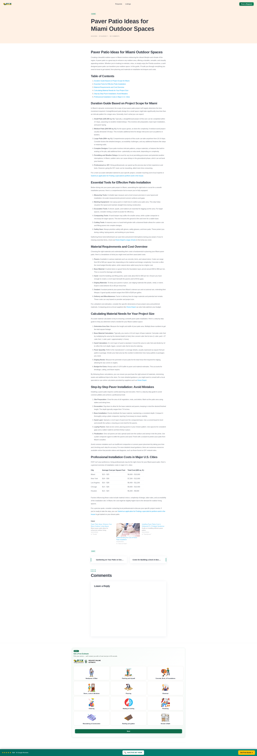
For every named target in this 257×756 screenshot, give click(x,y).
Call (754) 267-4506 (133, 752)
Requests (118, 4)
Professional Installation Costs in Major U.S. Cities (112, 97)
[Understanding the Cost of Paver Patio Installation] (128, 530)
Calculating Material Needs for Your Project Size (111, 90)
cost (93, 551)
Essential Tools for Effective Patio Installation (110, 84)
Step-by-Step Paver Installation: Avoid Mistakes (111, 94)
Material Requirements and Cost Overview (109, 87)
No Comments (114, 36)
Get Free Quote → (246, 752)
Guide (93, 13)
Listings (128, 4)
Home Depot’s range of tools (125, 240)
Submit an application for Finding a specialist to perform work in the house (117, 176)
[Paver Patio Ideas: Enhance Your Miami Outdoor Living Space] (103, 529)
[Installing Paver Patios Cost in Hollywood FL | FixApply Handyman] (154, 529)
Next (128, 731)
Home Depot (131, 307)
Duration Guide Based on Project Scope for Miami (112, 81)
